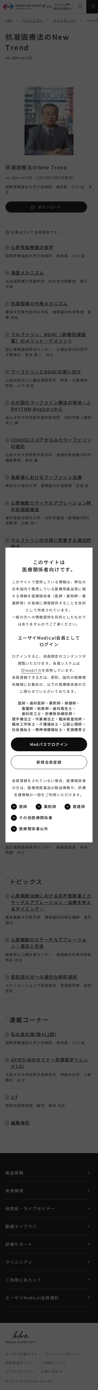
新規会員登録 (49, 762)
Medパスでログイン (49, 744)
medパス (33, 670)
